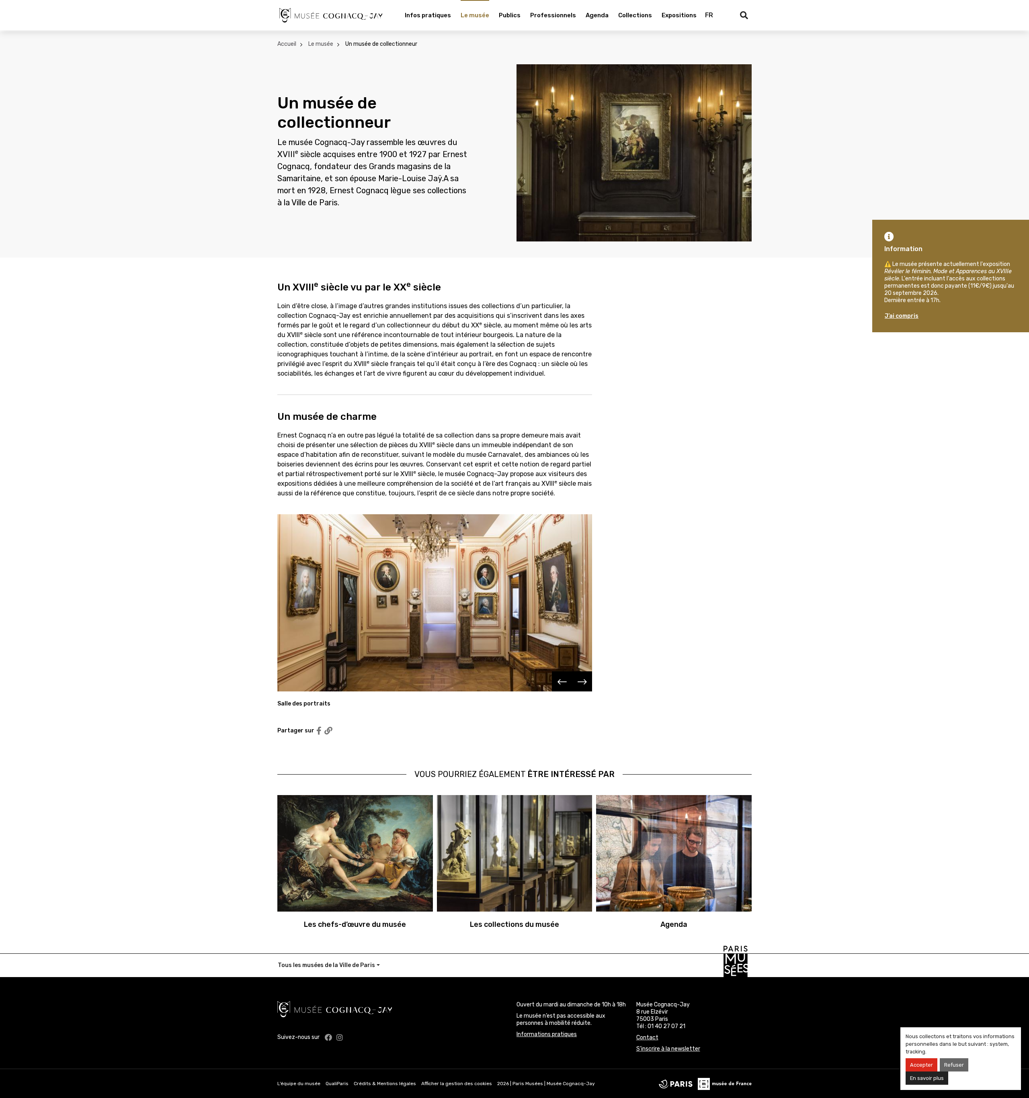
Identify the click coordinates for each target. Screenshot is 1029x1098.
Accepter (921, 1065)
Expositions (679, 15)
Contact (647, 1037)
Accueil (286, 44)
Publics (510, 15)
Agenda (597, 15)
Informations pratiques (547, 1034)
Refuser (954, 1065)
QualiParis (337, 1083)
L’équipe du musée (298, 1083)
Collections (635, 15)
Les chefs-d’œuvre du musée (355, 924)
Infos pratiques (428, 15)
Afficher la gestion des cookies (456, 1083)
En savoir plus (927, 1078)
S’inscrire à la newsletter (668, 1048)
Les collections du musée (514, 924)
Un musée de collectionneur (381, 44)
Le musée (475, 15)
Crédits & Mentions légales (385, 1083)
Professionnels (553, 15)
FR (709, 15)
